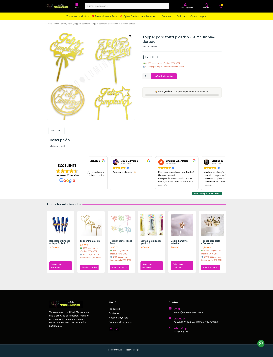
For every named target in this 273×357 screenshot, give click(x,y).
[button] (130, 36)
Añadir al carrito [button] (89, 267)
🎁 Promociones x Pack (104, 16)
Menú (77, 7)
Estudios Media (153, 349)
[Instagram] (116, 329)
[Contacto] (206, 5)
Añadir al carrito (164, 76)
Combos (166, 16)
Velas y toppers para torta (79, 23)
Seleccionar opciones (56, 266)
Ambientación (148, 16)
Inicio (49, 23)
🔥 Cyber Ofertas (129, 16)
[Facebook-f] (111, 329)
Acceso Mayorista (185, 8)
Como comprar (198, 16)
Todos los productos (77, 16)
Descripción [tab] (56, 130)
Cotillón (180, 16)
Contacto (206, 8)
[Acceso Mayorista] (185, 5)
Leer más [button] (142, 185)
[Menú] (76, 4)
